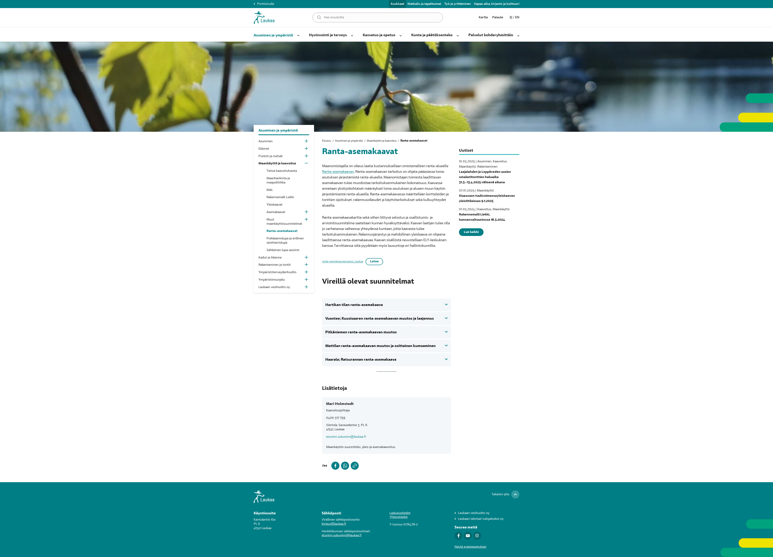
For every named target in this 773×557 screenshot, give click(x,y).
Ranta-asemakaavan (338, 172)
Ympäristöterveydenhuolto (277, 272)
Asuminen (265, 141)
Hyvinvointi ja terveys (328, 35)
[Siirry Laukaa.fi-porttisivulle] (386, 496)
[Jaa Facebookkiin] (334, 466)
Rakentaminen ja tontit (274, 265)
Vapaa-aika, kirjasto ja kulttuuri (496, 4)
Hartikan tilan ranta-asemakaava (354, 305)
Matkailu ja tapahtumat (424, 4)
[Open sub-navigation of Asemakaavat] (306, 212)
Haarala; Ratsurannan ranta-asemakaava (360, 359)
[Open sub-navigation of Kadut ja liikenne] (306, 258)
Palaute (497, 17)
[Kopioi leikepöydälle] (354, 466)
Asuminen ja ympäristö (273, 35)
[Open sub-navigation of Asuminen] (306, 141)
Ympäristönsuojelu (271, 279)
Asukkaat (397, 4)
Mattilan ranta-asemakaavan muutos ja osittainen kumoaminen (380, 346)
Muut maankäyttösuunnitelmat (284, 221)
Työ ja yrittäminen (457, 4)
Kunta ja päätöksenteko (432, 35)
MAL (270, 190)
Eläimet (263, 148)
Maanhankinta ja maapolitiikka (278, 180)
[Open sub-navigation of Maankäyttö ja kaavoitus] (306, 164)
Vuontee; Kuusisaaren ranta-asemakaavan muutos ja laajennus (379, 318)
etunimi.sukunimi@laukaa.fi (346, 437)
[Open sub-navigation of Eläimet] (306, 149)
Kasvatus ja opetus (379, 35)
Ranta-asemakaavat (282, 231)
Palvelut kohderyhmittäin (490, 35)
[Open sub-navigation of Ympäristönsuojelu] (306, 280)
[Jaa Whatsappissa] (344, 466)
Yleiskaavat (274, 204)
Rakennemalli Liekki (280, 197)
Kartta (483, 17)
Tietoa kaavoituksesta (282, 171)
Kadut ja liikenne (270, 257)
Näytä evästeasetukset (470, 547)
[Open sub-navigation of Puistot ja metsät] (306, 156)
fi (511, 17)
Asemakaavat (276, 212)
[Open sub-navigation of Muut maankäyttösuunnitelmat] (306, 220)
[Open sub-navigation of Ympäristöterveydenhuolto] (306, 272)
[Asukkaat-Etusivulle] (264, 17)
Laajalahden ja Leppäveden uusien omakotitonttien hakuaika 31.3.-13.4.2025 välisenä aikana (485, 177)
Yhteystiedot (399, 517)
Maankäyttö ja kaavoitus (277, 163)
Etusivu (326, 140)
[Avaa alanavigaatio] (298, 35)
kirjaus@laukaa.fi (334, 524)
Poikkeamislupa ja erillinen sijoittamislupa (285, 240)
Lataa (374, 261)
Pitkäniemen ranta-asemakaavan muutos (361, 332)
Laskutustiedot (400, 513)
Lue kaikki (471, 232)
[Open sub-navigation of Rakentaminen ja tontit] (306, 265)
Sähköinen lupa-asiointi (283, 250)
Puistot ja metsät (270, 156)
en (517, 17)
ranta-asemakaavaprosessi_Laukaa (342, 261)
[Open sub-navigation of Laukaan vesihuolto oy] (306, 287)
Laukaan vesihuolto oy (274, 287)
